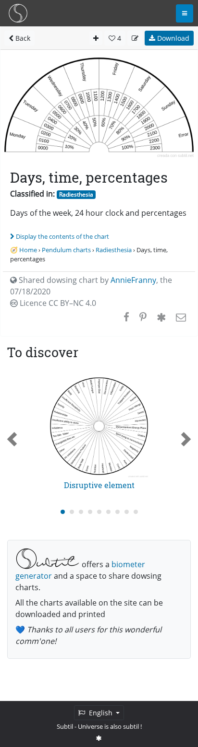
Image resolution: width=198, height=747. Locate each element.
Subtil (65, 726)
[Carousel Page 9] (136, 512)
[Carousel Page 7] (117, 512)
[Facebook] (126, 317)
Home (28, 249)
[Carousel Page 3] (81, 512)
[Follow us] (99, 738)
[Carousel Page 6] (108, 512)
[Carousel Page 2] (72, 512)
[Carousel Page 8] (126, 512)
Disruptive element (99, 485)
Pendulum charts (66, 249)
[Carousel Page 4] (90, 512)
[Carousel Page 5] (99, 512)
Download (172, 38)
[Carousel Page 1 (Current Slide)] (63, 512)
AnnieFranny (133, 280)
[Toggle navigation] (184, 13)
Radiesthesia (76, 194)
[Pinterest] (143, 317)
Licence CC (57, 303)
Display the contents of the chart (62, 236)
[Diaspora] (161, 317)
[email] (180, 317)
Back (21, 38)
